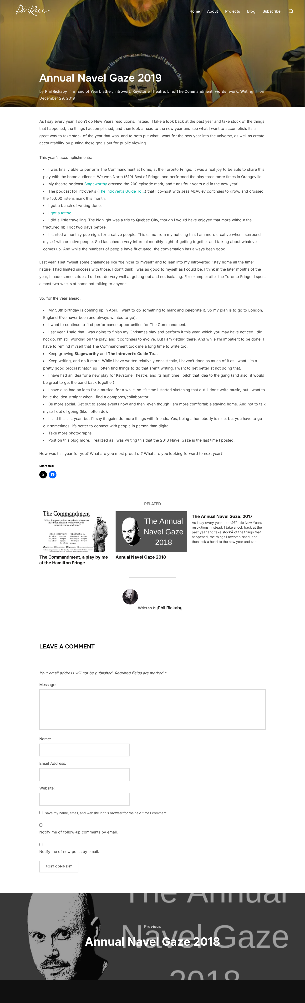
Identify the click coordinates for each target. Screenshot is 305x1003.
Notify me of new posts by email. (69, 851)
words (220, 91)
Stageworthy (95, 183)
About (212, 11)
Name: (45, 738)
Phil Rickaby (56, 91)
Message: (47, 684)
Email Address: (52, 763)
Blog (251, 11)
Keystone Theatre (148, 91)
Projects (232, 11)
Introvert (122, 91)
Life (170, 91)
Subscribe (271, 11)
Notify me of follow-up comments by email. (78, 832)
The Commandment (194, 91)
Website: (47, 788)
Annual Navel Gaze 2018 (141, 557)
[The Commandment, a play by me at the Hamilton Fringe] (75, 531)
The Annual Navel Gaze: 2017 (222, 516)
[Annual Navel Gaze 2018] (151, 531)
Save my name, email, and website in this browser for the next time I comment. (106, 813)
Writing (246, 91)
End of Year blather (94, 91)
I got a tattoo (59, 212)
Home (194, 11)
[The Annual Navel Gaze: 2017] (230, 527)
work (233, 91)
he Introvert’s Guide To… (123, 191)
